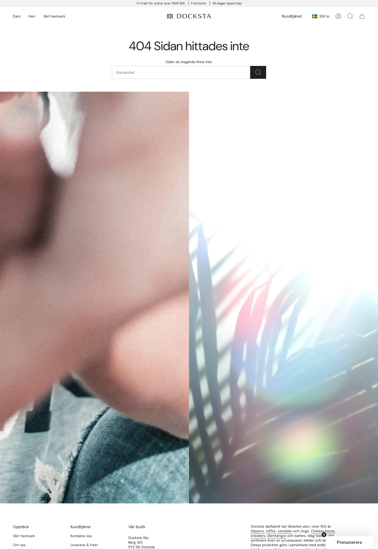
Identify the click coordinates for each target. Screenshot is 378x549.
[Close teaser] (324, 534)
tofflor (271, 531)
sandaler (285, 531)
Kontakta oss (81, 536)
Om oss (19, 545)
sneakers (258, 535)
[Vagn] (362, 16)
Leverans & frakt (84, 545)
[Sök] (258, 72)
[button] (16, 16)
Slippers (257, 531)
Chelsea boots (323, 531)
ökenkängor (276, 535)
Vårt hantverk (24, 536)
